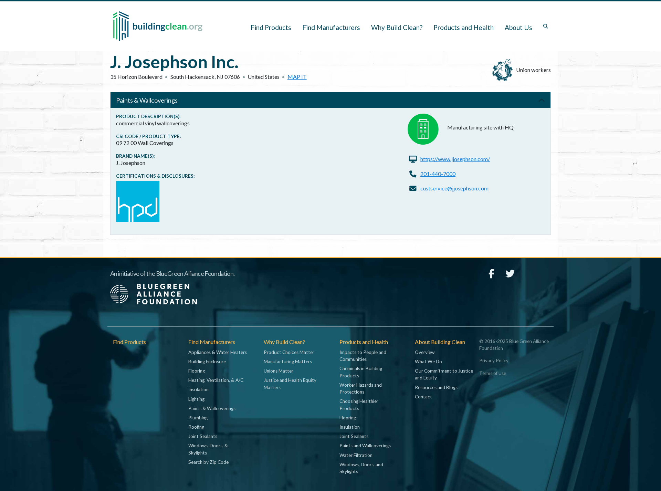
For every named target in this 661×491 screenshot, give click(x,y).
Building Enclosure (207, 361)
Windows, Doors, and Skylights (361, 468)
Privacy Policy (493, 360)
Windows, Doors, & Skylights (208, 449)
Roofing (196, 427)
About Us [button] (518, 27)
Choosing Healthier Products (358, 404)
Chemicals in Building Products (360, 372)
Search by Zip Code (208, 462)
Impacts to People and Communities (362, 355)
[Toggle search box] (546, 26)
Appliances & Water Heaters (217, 352)
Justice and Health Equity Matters (290, 383)
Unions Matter (278, 371)
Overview (424, 352)
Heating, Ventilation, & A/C (215, 380)
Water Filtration (356, 455)
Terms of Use (492, 373)
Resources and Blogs (436, 387)
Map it (297, 76)
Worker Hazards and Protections (360, 388)
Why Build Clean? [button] (396, 27)
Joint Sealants (202, 436)
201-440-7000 (437, 173)
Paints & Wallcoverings (147, 100)
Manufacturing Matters (288, 361)
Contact (423, 396)
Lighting (196, 399)
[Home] (157, 26)
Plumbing (198, 417)
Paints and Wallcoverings (365, 445)
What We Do (428, 361)
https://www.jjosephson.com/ (455, 159)
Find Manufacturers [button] (331, 27)
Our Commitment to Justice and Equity (444, 374)
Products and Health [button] (463, 27)
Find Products (271, 27)
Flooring (196, 371)
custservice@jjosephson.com (454, 188)
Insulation (198, 389)
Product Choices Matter (289, 352)
